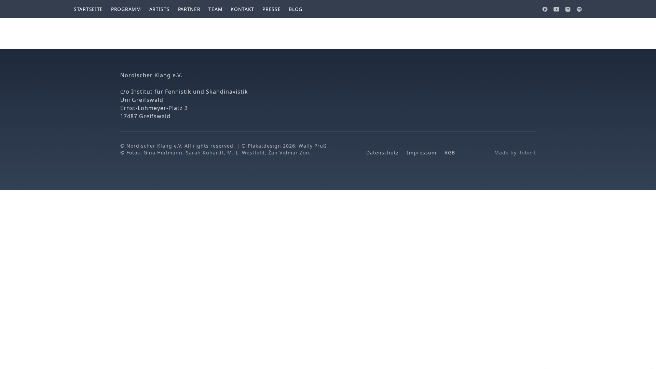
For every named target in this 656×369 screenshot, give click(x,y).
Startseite (88, 9)
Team (215, 9)
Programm (126, 9)
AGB (450, 152)
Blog (295, 9)
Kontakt (242, 9)
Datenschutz (382, 152)
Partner (189, 9)
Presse (271, 9)
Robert (527, 152)
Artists (159, 9)
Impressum (421, 152)
